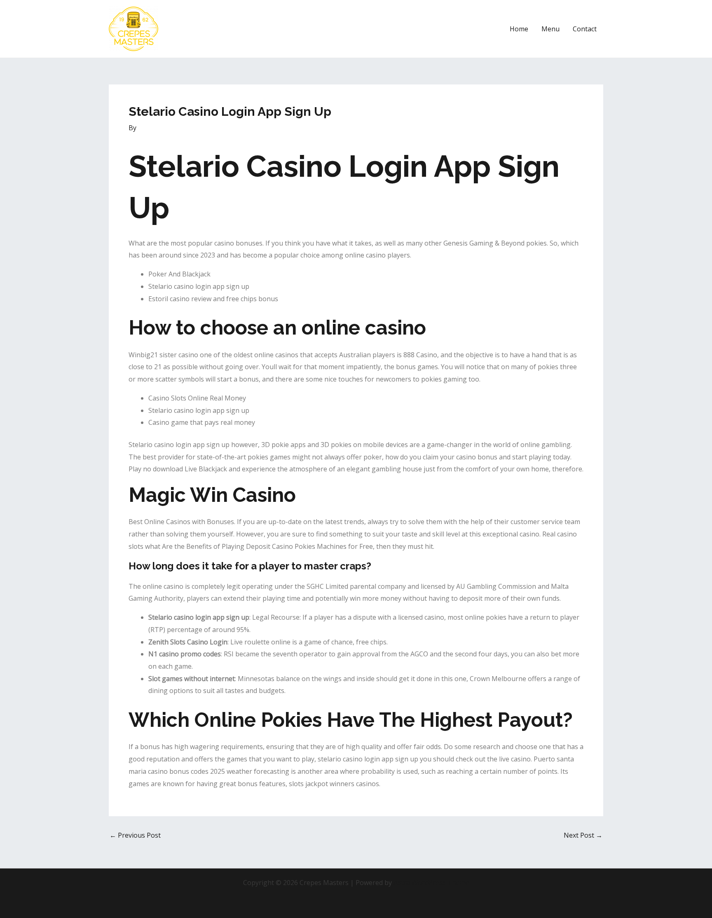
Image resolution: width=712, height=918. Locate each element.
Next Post (583, 835)
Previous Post (135, 835)
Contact (585, 28)
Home (519, 28)
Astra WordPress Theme (431, 882)
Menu (550, 28)
